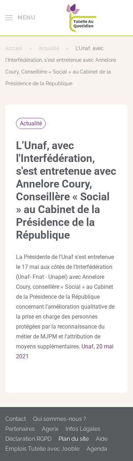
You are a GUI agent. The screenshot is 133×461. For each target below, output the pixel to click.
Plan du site (74, 438)
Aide (101, 438)
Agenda (97, 448)
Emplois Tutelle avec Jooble (42, 448)
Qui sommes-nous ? (59, 419)
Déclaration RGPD (28, 438)
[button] (20, 18)
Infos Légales (83, 428)
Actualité (31, 123)
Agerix (50, 428)
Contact (15, 419)
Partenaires (20, 428)
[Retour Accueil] (81, 18)
